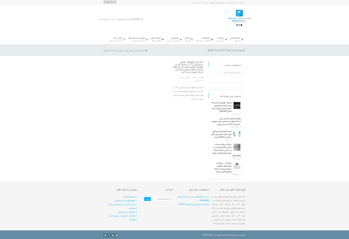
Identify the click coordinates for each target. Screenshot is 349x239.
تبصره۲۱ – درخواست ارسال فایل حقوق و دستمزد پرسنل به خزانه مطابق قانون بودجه (222, 167)
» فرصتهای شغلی (130, 196)
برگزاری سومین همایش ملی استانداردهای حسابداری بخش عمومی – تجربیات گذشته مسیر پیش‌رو (226, 121)
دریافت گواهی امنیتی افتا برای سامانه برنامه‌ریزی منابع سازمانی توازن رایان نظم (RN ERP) (221, 107)
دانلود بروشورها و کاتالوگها (217, 3)
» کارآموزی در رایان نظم (127, 212)
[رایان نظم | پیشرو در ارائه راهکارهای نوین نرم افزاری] (239, 28)
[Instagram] (114, 2)
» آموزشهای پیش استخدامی (126, 200)
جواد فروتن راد (183, 78)
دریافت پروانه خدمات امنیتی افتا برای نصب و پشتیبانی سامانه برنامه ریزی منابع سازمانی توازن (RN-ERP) (226, 150)
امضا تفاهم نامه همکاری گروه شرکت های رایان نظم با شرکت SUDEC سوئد (221, 134)
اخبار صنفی (198, 81)
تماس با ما (205, 3)
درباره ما (241, 3)
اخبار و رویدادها (232, 3)
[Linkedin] (111, 2)
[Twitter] (105, 2)
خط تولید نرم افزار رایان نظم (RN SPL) (194, 204)
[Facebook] (108, 2)
